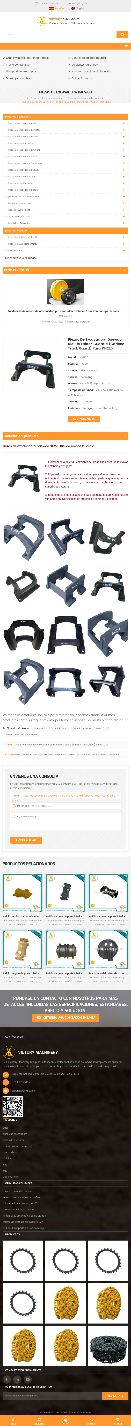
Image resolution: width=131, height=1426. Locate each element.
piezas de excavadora (52, 98)
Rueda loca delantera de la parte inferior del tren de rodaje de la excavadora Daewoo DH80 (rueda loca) (108, 973)
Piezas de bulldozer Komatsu (22, 244)
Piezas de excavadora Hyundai (24, 150)
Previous (4, 300)
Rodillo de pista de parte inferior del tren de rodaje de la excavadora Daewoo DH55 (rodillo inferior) (22, 916)
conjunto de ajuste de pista (18, 1191)
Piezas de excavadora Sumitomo (25, 163)
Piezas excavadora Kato (20, 183)
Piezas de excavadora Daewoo (84, 98)
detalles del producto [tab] (22, 436)
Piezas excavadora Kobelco (22, 143)
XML (5, 1171)
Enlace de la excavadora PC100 (20, 1203)
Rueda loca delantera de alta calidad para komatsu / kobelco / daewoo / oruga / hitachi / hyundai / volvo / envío (65, 311)
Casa (33, 98)
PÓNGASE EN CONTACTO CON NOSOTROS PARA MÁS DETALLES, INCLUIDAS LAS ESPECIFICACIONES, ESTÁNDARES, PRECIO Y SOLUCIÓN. (65, 1004)
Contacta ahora (84, 419)
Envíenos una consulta (65, 1420)
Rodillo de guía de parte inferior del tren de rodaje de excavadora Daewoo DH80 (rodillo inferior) (65, 916)
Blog (5, 1165)
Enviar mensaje (26, 840)
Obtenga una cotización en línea (69, 1018)
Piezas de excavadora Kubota (23, 190)
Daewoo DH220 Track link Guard (50, 728)
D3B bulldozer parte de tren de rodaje (24, 1228)
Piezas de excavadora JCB (21, 176)
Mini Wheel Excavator (19, 223)
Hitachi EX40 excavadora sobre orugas (24, 1216)
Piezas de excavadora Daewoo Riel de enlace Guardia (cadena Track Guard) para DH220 (62, 744)
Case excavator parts (19, 210)
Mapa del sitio (10, 1177)
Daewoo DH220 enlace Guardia (21, 734)
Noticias (7, 1159)
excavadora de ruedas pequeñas (21, 1197)
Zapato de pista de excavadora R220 (23, 1222)
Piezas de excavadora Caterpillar (25, 123)
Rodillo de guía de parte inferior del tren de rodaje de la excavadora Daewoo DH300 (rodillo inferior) (22, 973)
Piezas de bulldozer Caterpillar (23, 237)
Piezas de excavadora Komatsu (24, 130)
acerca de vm (10, 1152)
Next (127, 300)
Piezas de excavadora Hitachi (23, 136)
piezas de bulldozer (16, 231)
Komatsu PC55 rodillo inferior (18, 1210)
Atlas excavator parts (19, 216)
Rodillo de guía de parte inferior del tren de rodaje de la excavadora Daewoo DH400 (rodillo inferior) (65, 973)
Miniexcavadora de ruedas (21, 258)
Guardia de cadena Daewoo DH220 (91, 728)
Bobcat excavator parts (20, 203)
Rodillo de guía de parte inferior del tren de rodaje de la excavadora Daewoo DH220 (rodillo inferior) (108, 916)
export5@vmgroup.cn (80, 3)
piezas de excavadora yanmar (23, 196)
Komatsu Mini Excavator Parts (76, 1412)
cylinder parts (15, 250)
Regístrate (115, 1396)
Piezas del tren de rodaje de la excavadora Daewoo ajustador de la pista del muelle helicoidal (71, 754)
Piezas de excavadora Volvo (22, 156)
